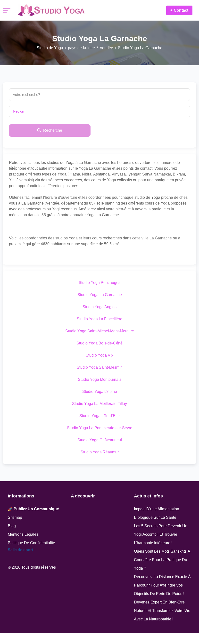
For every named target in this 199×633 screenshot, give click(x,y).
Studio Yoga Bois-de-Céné (99, 343)
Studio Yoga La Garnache (99, 295)
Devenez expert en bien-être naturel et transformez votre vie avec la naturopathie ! (162, 610)
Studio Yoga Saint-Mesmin (100, 367)
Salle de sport (20, 550)
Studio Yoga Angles (99, 307)
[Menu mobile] (6, 10)
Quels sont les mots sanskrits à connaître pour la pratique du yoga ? (162, 559)
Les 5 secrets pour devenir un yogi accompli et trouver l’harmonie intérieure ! (160, 534)
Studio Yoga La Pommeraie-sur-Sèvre (99, 428)
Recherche (52, 130)
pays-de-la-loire (81, 48)
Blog (12, 526)
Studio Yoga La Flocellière (99, 319)
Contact (181, 10)
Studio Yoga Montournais (99, 379)
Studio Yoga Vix (99, 355)
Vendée (106, 48)
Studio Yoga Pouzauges (99, 283)
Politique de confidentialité (31, 543)
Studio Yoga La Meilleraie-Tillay (99, 404)
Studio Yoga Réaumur (100, 452)
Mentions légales (23, 534)
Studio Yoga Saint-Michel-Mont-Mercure (99, 331)
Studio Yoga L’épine (99, 391)
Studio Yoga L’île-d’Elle (99, 416)
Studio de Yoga (50, 48)
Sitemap (15, 517)
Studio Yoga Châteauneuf (99, 440)
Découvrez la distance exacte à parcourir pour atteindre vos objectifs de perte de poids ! (162, 585)
